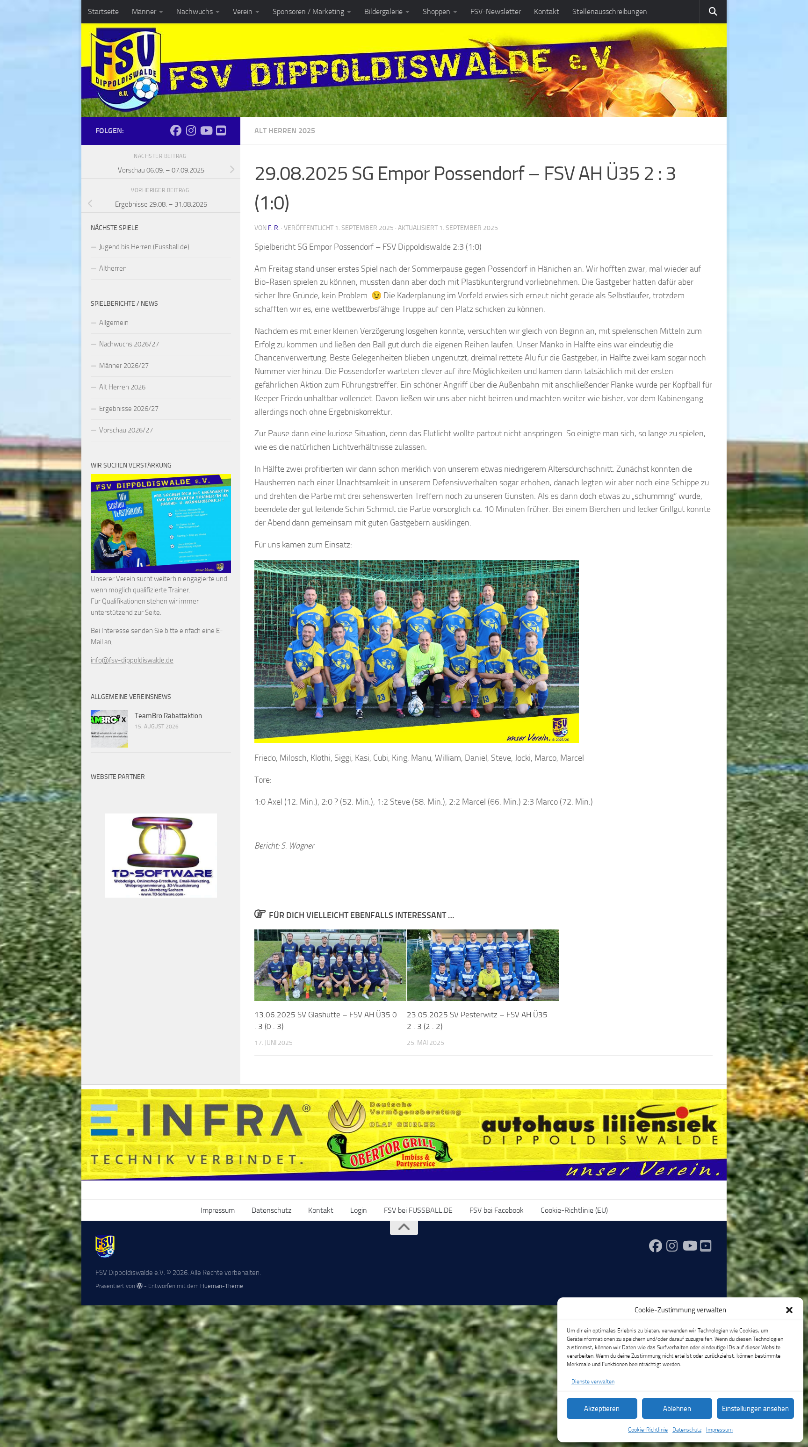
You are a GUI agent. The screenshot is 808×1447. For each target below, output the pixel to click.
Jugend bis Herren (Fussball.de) (144, 247)
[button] (789, 1310)
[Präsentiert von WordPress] (140, 1286)
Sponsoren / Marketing (308, 11)
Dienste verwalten (592, 1381)
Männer (144, 11)
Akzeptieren (602, 1408)
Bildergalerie (383, 11)
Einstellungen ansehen (755, 1408)
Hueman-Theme (221, 1285)
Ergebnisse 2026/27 (129, 408)
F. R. (274, 228)
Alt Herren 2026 (122, 387)
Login (358, 1210)
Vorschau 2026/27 (126, 430)
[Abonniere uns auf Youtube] (205, 130)
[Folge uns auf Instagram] (190, 130)
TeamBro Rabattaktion (168, 716)
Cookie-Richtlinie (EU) (574, 1210)
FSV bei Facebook (496, 1210)
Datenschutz (686, 1429)
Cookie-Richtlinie (648, 1429)
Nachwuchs (194, 11)
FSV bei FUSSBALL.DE (418, 1210)
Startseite (103, 11)
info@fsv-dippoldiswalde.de (132, 660)
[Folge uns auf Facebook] (175, 130)
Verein (242, 11)
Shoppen (436, 11)
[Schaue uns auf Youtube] (220, 130)
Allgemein (114, 322)
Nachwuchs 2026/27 (129, 344)
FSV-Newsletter (495, 11)
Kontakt (546, 11)
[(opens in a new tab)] (109, 729)
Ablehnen (677, 1408)
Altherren (113, 268)
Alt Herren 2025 (284, 130)
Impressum (719, 1429)
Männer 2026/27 (124, 365)
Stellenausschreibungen (609, 11)
